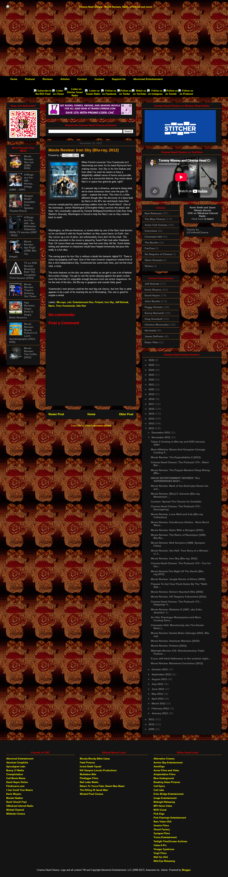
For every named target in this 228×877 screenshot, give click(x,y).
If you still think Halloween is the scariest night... (180, 658)
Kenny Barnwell (154, 313)
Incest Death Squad (90, 766)
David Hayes (152, 295)
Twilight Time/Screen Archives (170, 841)
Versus (149, 266)
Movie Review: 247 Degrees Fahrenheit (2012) (178, 596)
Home (13, 79)
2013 (152, 423)
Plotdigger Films (89, 778)
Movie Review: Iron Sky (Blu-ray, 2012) (174, 558)
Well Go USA (161, 857)
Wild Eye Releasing (164, 861)
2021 (152, 384)
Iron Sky (109, 302)
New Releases (153, 213)
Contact (99, 79)
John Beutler (152, 301)
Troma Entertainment (165, 837)
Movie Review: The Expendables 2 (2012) (176, 457)
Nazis (51, 305)
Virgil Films (160, 853)
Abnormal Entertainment (148, 79)
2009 (152, 729)
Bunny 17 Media (15, 770)
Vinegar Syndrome (164, 849)
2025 (152, 364)
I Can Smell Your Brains (19, 790)
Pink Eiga (159, 813)
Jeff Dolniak (121, 302)
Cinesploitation (14, 774)
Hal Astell (150, 330)
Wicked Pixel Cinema (91, 794)
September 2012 (162, 674)
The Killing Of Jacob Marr (94, 790)
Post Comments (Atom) (98, 425)
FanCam (150, 248)
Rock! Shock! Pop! (16, 802)
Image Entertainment (165, 798)
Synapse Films (162, 833)
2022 (152, 379)
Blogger (186, 870)
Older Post (126, 414)
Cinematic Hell (153, 236)
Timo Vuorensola (65, 305)
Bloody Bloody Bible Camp (95, 758)
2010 (152, 724)
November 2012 (161, 437)
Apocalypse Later (15, 766)
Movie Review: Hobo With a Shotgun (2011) (177, 530)
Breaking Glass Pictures (167, 782)
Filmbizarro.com (15, 786)
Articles (65, 79)
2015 (152, 413)
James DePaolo (154, 336)
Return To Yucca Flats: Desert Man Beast (102, 786)
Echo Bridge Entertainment (168, 794)
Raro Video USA (162, 821)
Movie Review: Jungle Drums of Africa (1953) (178, 579)
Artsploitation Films (164, 774)
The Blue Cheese (155, 219)
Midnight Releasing (164, 802)
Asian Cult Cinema (156, 224)
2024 (152, 369)
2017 (152, 404)
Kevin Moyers (153, 289)
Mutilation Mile (88, 774)
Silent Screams (154, 260)
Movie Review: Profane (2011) (169, 645)
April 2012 (158, 698)
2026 (152, 360)
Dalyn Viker (151, 342)
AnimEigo (159, 766)
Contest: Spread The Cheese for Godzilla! (176, 501)
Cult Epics (159, 786)
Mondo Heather (14, 798)
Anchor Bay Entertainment (168, 762)
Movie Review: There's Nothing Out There (30, 290)
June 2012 (158, 689)
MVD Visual (160, 810)
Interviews (151, 230)
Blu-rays (61, 302)
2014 (152, 418)
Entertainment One (83, 302)
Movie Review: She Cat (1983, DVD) (29, 162)
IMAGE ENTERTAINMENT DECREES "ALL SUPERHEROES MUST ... (175, 479)
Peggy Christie (153, 307)
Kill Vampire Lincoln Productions (98, 770)
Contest (82, 79)
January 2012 (160, 713)
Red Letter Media (89, 782)
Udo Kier (81, 305)
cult (69, 302)
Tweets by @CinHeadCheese (197, 231)
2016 (152, 408)
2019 (152, 394)
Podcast (30, 79)
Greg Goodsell (153, 318)
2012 (152, 428)
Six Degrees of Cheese (158, 254)
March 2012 (159, 703)
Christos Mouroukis (157, 324)
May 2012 (158, 693)
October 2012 (160, 669)
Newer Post (56, 414)
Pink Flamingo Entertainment (170, 817)
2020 (152, 389)
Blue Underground (164, 778)
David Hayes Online (17, 782)
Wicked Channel (15, 810)
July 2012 (158, 684)
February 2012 (161, 708)
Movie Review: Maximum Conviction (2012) (177, 663)
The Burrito (151, 242)
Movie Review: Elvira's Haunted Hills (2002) (177, 591)
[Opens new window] (43, 94)
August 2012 (160, 679)
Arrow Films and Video (166, 770)
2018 (152, 399)
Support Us (119, 79)
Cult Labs (159, 790)
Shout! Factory (162, 829)
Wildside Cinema (15, 813)
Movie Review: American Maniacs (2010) (175, 640)
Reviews (48, 79)
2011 (152, 719)
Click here (197, 218)
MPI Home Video (163, 806)
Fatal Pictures (87, 762)
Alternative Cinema (164, 758)
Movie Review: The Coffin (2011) (30, 353)
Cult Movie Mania (15, 778)
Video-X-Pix (160, 845)
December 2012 (161, 432)
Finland (99, 302)
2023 (152, 374)
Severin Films (161, 825)
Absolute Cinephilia (17, 762)
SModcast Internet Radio (19, 806)
